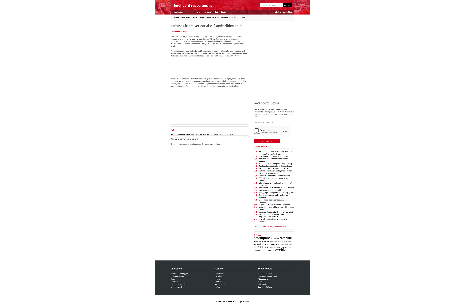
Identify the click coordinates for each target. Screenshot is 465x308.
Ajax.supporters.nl (265, 274)
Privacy (217, 279)
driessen (256, 241)
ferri (276, 241)
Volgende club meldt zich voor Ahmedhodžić (276, 212)
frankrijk (279, 241)
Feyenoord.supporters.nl (267, 276)
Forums (197, 12)
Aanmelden (175, 274)
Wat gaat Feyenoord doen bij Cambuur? (274, 190)
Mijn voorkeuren (264, 284)
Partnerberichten (220, 284)
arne (272, 238)
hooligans (286, 241)
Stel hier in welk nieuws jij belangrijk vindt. (270, 227)
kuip (211, 134)
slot (261, 247)
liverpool (264, 244)
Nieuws (188, 12)
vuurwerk (264, 251)
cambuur (286, 238)
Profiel (223, 12)
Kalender (174, 282)
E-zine (201, 17)
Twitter (208, 17)
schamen (291, 244)
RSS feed (241, 17)
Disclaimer (218, 276)
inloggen (278, 12)
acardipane (262, 238)
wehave (271, 250)
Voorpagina (178, 12)
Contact (217, 287)
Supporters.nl (265, 268)
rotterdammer (222, 134)
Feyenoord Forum (177, 276)
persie (286, 244)
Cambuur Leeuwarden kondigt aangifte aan (275, 166)
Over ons (218, 268)
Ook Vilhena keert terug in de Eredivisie (274, 156)
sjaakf (256, 247)
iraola (290, 241)
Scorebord (233, 17)
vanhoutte (257, 251)
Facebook (216, 17)
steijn (266, 247)
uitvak (283, 247)
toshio (231, 134)
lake (215, 134)
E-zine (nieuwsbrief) (178, 284)
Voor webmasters (221, 274)
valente (288, 247)
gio (282, 241)
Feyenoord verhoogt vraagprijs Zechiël (273, 168)
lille (258, 244)
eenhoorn (264, 241)
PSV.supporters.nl (264, 279)
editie (188, 134)
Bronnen (224, 17)
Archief (176, 17)
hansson (206, 134)
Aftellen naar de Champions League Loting (275, 164)
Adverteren (218, 282)
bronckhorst (276, 238)
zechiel (281, 250)
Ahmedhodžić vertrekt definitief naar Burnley (276, 188)
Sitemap (261, 282)
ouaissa (283, 244)
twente (271, 247)
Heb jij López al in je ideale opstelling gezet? (276, 193)
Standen (195, 17)
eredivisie (198, 134)
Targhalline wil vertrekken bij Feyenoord (274, 205)
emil (192, 134)
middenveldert (275, 244)
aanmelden (287, 12)
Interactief (207, 12)
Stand (173, 279)
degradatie (181, 134)
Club (216, 12)
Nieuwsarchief (176, 287)
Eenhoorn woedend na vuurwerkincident (274, 176)
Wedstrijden (185, 17)
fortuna (173, 134)
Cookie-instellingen (265, 287)
